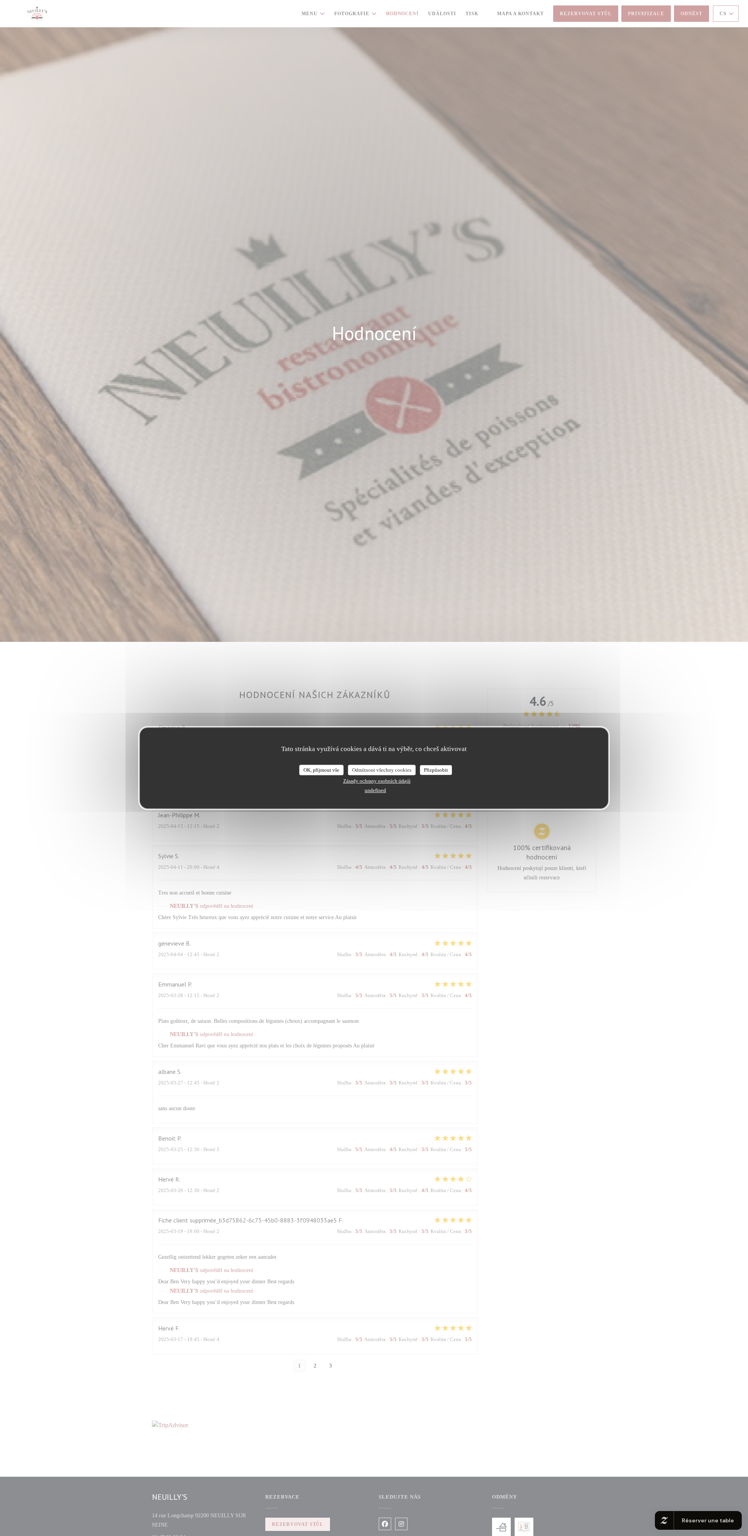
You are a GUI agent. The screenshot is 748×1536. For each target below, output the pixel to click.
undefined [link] (375, 790)
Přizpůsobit (436, 770)
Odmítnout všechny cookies (381, 770)
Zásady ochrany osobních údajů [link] (377, 781)
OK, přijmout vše (321, 770)
